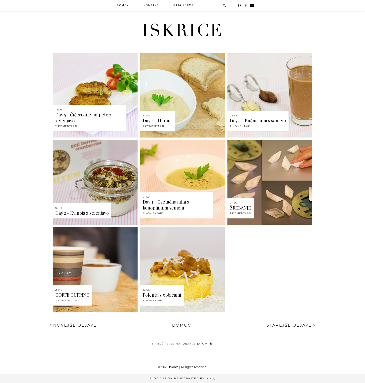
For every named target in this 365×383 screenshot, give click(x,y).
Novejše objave (74, 325)
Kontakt (151, 5)
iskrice (182, 30)
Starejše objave (289, 325)
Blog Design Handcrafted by (182, 378)
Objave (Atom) (196, 343)
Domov (123, 5)
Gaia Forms (183, 5)
